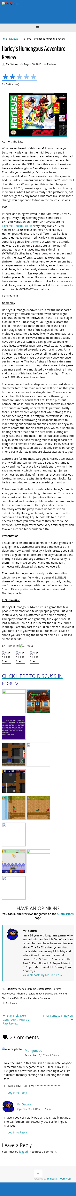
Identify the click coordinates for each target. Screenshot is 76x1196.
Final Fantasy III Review (58, 1015)
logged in (25, 1151)
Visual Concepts (41, 998)
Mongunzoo (33, 1050)
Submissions (65, 914)
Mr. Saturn (12, 64)
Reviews (13, 38)
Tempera (52, 1178)
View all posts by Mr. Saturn (43, 975)
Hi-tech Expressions (46, 993)
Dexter (34, 241)
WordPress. (66, 1178)
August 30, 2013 (32, 64)
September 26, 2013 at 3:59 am (34, 1109)
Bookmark (11, 1003)
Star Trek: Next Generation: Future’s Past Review (16, 1019)
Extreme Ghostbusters (16, 226)
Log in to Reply (17, 1092)
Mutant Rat (26, 998)
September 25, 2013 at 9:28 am (42, 1055)
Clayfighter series (16, 989)
